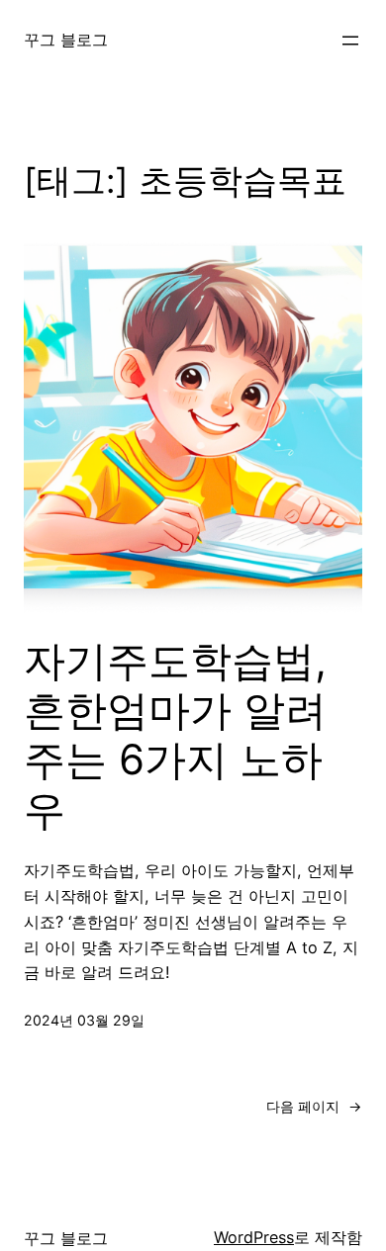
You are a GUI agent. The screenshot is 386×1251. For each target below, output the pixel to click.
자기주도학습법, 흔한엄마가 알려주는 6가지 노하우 (175, 735)
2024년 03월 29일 (84, 1020)
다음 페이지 (314, 1106)
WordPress (254, 1237)
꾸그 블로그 (66, 39)
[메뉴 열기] (350, 40)
